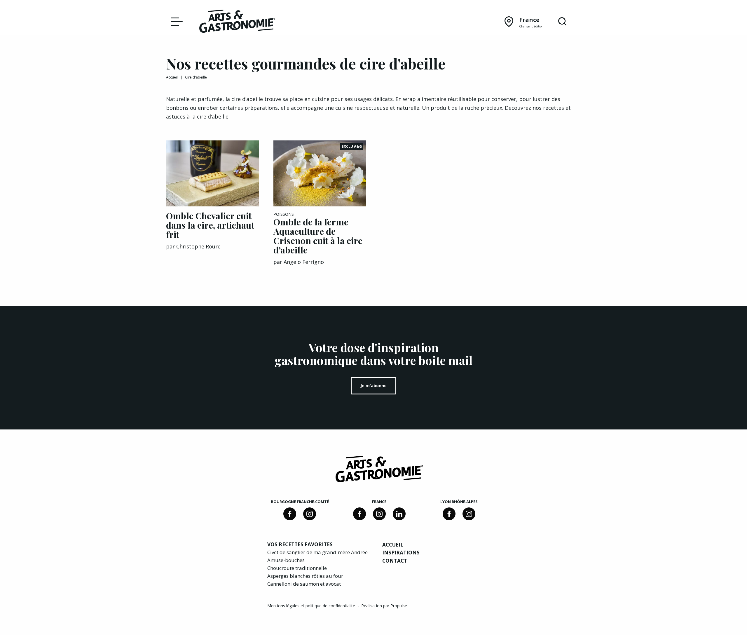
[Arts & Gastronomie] (237, 22)
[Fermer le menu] (175, 21)
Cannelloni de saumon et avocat (304, 583)
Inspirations (401, 552)
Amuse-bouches (286, 560)
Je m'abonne (373, 385)
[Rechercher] (562, 21)
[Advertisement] (534, 176)
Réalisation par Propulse (384, 605)
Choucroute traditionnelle (297, 568)
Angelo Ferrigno (304, 261)
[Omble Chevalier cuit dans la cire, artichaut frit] (212, 173)
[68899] (399, 513)
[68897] (309, 513)
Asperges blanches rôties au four (305, 576)
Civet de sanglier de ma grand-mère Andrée (317, 552)
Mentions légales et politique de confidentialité (311, 605)
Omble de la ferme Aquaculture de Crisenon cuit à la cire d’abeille (317, 236)
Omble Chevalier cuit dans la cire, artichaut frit (210, 225)
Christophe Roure (198, 246)
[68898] (289, 513)
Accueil (172, 77)
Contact (394, 560)
